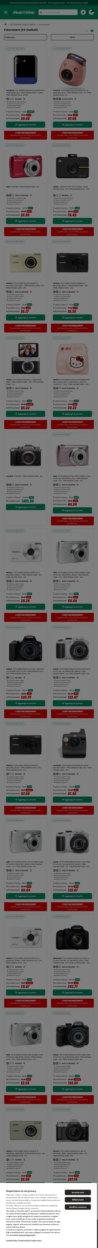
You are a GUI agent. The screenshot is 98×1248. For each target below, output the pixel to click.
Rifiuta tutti (78, 1199)
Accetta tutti (78, 1192)
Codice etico (36, 1240)
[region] (48, 1215)
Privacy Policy (24, 1240)
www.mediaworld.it (27, 1235)
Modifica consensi (77, 1207)
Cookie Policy (11, 1240)
